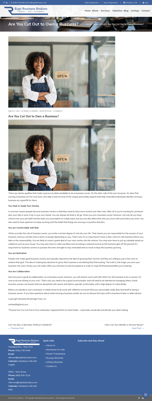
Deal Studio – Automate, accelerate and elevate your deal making (98, 310)
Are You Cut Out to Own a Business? (34, 310)
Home (89, 24)
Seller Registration (92, 3)
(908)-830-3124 (22, 375)
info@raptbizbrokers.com (37, 3)
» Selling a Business (54, 362)
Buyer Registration (111, 3)
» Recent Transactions (55, 353)
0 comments (57, 111)
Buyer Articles (99, 24)
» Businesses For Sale (55, 349)
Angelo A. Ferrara (31, 111)
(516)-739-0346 (19, 3)
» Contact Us (51, 366)
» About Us (50, 345)
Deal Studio (71, 398)
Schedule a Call (131, 3)
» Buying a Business (54, 358)
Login (146, 3)
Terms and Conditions (16, 398)
